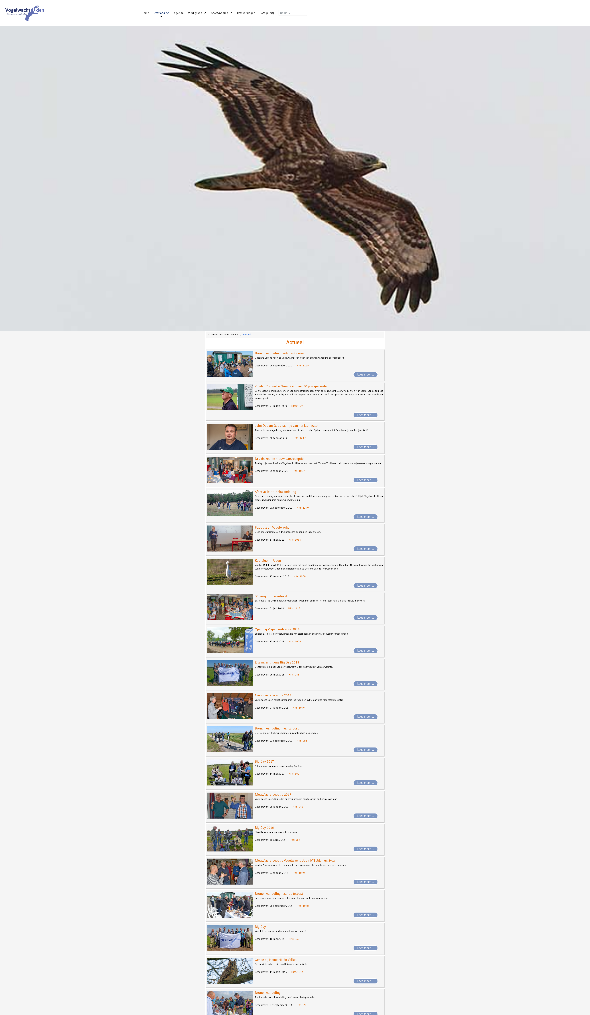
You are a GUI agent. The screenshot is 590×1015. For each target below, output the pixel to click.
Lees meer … (365, 374)
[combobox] (293, 13)
